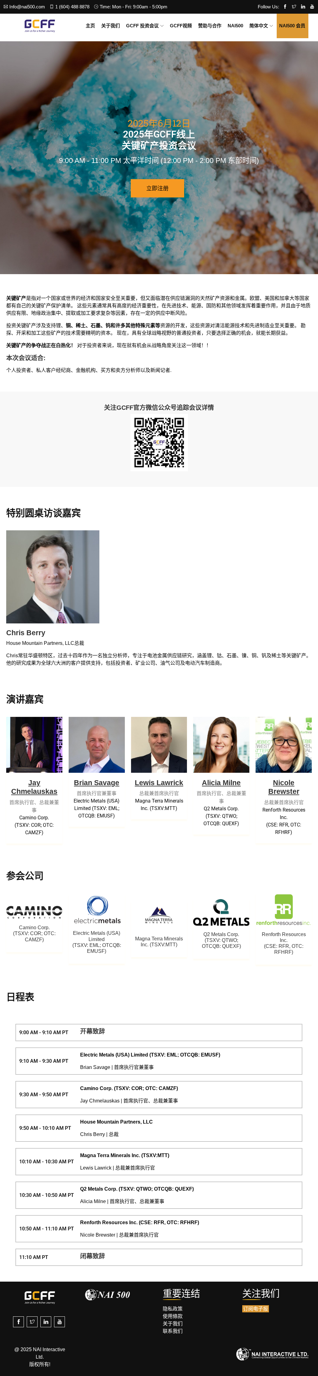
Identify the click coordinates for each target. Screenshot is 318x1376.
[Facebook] (285, 7)
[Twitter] (294, 7)
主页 (90, 25)
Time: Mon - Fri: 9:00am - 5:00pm (133, 6)
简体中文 (258, 25)
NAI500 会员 (292, 25)
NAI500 (235, 25)
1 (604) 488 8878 (72, 6)
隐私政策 (173, 1308)
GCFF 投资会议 (142, 25)
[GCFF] (40, 25)
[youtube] (59, 1321)
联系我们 (173, 1331)
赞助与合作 (209, 25)
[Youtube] (312, 7)
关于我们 (110, 25)
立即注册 (157, 188)
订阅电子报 (255, 1308)
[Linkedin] (303, 7)
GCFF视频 (181, 25)
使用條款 (173, 1316)
